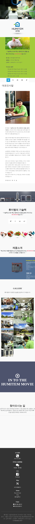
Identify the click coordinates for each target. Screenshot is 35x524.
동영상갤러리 (18, 506)
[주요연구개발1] (20, 221)
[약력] (13, 80)
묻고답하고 (17, 496)
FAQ (17, 495)
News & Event (17, 493)
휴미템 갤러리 (18, 504)
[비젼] (26, 80)
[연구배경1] (10, 221)
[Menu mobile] (32, 3)
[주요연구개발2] (24, 221)
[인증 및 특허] (22, 80)
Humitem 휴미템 (8, 3)
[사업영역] (17, 80)
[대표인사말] (8, 80)
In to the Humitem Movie (17, 382)
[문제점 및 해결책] (15, 221)
